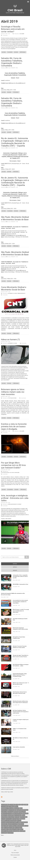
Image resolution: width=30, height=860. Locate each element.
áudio (21, 829)
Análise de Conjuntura (7, 813)
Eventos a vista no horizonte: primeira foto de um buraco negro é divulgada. (14, 426)
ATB (6, 67)
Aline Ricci (10, 811)
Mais (2, 835)
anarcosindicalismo (17, 813)
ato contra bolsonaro (9, 827)
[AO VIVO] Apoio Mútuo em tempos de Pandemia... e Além (20, 665)
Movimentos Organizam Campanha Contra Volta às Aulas (20, 628)
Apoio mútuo (8, 818)
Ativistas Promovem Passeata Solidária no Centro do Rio (20, 647)
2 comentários (10, 489)
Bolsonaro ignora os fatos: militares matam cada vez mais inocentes (13, 392)
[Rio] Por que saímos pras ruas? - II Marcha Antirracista (21, 683)
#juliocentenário (5, 804)
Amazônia (16, 811)
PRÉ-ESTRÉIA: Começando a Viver (20, 584)
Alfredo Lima (4, 811)
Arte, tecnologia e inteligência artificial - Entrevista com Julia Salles (14, 498)
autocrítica (22, 831)
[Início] (15, 6)
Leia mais (4, 52)
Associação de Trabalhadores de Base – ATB (18, 825)
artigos (15, 567)
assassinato (4, 824)
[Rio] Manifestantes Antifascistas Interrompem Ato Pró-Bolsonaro (20, 702)
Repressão (17, 472)
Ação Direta (16, 808)
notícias (17, 563)
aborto (16, 806)
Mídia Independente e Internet (14, 504)
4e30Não (26, 804)
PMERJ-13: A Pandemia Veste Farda (19, 729)
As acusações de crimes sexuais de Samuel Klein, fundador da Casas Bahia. (20, 602)
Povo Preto (12, 472)
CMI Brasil (14, 10)
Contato (15, 857)
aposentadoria (16, 818)
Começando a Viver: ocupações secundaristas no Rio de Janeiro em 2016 (20, 576)
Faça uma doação (15, 852)
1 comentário (9, 52)
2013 (19, 804)
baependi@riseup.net (10, 83)
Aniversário (10, 815)
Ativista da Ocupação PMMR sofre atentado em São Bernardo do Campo (13, 594)
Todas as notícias (15, 756)
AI (15, 809)
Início (15, 850)
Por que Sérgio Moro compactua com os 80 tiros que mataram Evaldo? (13, 465)
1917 (17, 804)
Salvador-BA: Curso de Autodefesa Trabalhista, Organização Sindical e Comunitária (11, 62)
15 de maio (12, 804)
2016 (22, 804)
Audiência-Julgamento (14, 829)
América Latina (22, 811)
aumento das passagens (7, 831)
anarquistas (4, 815)
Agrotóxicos (11, 809)
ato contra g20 (18, 827)
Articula (19, 820)
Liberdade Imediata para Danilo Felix (20, 619)
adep (21, 808)
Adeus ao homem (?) (10, 339)
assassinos (21, 824)
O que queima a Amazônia (19, 747)
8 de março (11, 806)
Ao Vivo (3, 818)
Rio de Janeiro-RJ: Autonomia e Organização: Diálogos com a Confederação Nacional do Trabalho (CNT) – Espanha (15, 142)
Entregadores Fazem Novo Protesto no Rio (19, 637)
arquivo (15, 570)
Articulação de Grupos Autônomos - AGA (10, 822)
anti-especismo (17, 815)
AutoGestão (10, 832)
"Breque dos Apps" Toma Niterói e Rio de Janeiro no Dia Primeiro (20, 656)
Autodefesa (4, 832)
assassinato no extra (12, 824)
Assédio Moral (5, 825)
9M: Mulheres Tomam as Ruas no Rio (20, 738)
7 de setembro (5, 806)
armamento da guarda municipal (9, 820)
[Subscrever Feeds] (15, 797)
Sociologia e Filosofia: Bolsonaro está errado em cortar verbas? (12, 29)
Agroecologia (5, 809)
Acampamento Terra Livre (7, 808)
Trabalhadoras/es (21, 293)
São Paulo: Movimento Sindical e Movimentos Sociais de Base (15, 218)
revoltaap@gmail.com (11, 235)
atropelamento (5, 829)
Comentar (16, 52)
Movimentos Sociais (12, 293)
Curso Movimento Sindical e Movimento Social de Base (13, 288)
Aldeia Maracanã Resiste (22, 809)
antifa (23, 815)
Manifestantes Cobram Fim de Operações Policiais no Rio (20, 692)
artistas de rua (23, 822)
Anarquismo (25, 813)
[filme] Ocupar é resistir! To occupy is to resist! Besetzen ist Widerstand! (21, 611)
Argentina (22, 818)
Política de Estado (12, 398)
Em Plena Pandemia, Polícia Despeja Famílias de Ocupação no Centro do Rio (20, 712)
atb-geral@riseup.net (20, 83)
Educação (22, 33)
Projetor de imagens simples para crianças (20, 720)
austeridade (16, 831)
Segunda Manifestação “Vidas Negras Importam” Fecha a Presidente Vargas (20, 675)
